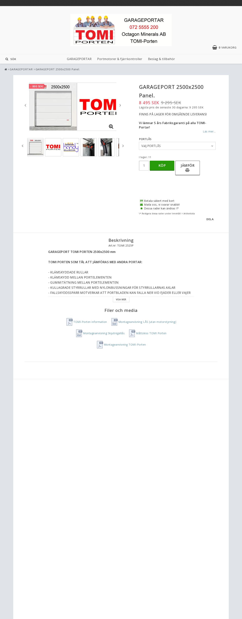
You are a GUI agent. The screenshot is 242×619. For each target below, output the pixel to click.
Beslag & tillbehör (161, 59)
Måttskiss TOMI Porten (151, 333)
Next (120, 105)
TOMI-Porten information (90, 322)
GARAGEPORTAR (79, 59)
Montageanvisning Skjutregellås (104, 333)
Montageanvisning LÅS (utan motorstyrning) (147, 322)
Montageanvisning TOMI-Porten (125, 344)
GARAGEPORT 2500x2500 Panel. (58, 69)
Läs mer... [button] (209, 131)
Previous (25, 105)
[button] (226, 47)
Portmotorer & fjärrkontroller (119, 59)
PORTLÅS (145, 139)
